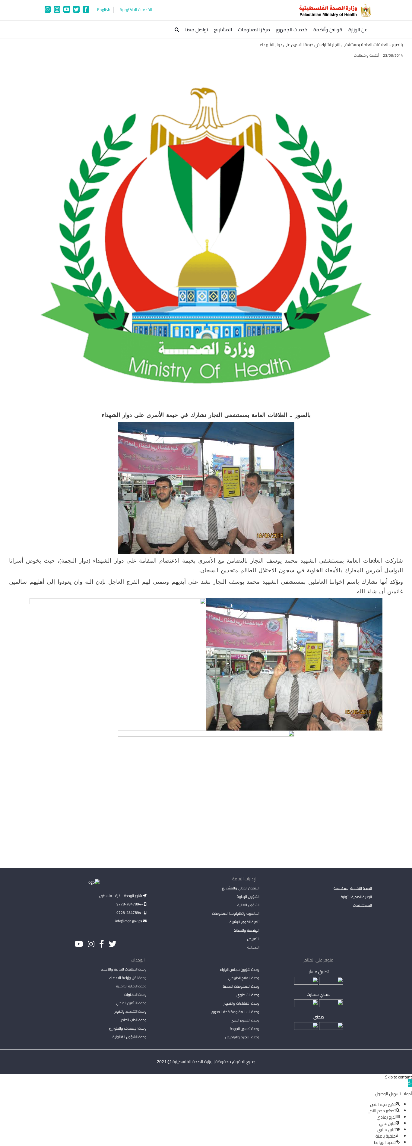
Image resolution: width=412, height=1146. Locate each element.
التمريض (253, 938)
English (103, 10)
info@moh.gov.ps (129, 920)
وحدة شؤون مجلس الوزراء (239, 970)
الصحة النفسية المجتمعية (353, 889)
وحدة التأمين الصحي (131, 1002)
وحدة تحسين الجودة (244, 1028)
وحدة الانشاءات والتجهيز (241, 1003)
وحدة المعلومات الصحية (241, 986)
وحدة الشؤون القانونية (130, 1036)
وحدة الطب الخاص (133, 1019)
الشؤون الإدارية (248, 896)
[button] (177, 30)
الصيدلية (253, 947)
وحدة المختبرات (135, 994)
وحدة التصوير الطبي (245, 1020)
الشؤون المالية (248, 904)
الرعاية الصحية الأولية (356, 896)
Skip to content (398, 1077)
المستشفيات (362, 905)
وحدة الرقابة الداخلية (131, 986)
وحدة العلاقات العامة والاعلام (124, 969)
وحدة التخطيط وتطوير (131, 1011)
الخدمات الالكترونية (136, 9)
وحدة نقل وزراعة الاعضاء (128, 977)
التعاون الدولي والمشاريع (240, 888)
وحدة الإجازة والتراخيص (242, 1037)
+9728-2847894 (130, 904)
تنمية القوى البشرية (244, 921)
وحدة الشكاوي (247, 994)
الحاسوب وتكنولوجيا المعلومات (235, 913)
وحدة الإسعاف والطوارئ (128, 1028)
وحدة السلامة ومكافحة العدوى (235, 1011)
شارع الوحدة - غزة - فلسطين (121, 895)
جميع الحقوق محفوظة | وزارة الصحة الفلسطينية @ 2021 (206, 1061)
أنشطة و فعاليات (366, 55)
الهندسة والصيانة (246, 930)
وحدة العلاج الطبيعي (243, 977)
